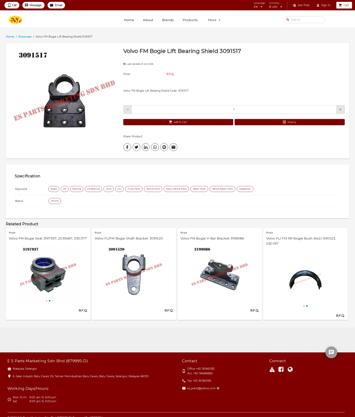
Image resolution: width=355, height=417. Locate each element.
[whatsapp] (155, 147)
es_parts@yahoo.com (201, 388)
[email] (173, 147)
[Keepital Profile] (272, 369)
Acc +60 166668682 (200, 373)
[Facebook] (280, 369)
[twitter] (136, 147)
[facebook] (127, 147)
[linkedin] (146, 147)
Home (10, 36)
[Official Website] (290, 369)
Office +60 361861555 (200, 368)
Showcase (25, 36)
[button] (64, 101)
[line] (164, 147)
